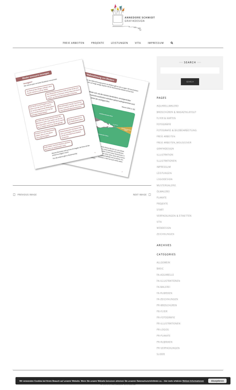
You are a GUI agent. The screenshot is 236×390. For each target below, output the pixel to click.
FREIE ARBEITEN (73, 42)
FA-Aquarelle (165, 274)
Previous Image (27, 194)
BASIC (160, 268)
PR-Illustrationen (169, 323)
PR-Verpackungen (168, 348)
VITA (138, 42)
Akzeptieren (217, 380)
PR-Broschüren (167, 305)
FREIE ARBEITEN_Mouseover (174, 142)
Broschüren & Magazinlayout (176, 112)
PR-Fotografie (166, 317)
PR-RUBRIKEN (165, 342)
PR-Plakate (164, 335)
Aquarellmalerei (168, 105)
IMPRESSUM (156, 42)
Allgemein (163, 262)
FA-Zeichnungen (167, 299)
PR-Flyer (162, 311)
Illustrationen (167, 160)
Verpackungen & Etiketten (174, 215)
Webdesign (164, 227)
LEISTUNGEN (119, 42)
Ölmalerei (163, 191)
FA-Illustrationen (168, 280)
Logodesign (165, 179)
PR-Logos (163, 329)
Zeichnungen (165, 234)
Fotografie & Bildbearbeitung (177, 130)
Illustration (165, 154)
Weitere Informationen (193, 380)
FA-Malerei (163, 287)
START (160, 209)
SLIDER (161, 354)
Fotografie (164, 124)
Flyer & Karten (166, 118)
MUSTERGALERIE (166, 185)
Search (190, 81)
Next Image (140, 194)
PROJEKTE (97, 42)
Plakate (162, 197)
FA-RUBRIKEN (164, 293)
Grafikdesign (165, 148)
